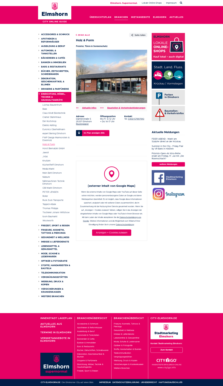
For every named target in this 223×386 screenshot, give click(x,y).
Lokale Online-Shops (152, 3)
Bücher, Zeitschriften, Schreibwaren (55, 72)
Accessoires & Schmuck (55, 34)
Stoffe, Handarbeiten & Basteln (55, 267)
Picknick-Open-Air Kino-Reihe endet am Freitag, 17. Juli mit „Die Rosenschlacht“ (168, 156)
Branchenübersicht (92, 318)
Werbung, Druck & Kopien (52, 283)
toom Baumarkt (49, 217)
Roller (45, 196)
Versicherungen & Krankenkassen (52, 290)
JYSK (45, 157)
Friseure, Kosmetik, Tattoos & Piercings (53, 231)
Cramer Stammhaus (51, 117)
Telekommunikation (53, 273)
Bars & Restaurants (53, 67)
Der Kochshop (49, 121)
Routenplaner (82, 124)
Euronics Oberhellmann (53, 129)
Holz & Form (48, 144)
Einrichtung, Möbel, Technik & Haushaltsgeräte (53, 97)
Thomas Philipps (50, 208)
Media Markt (48, 169)
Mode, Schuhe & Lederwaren (50, 255)
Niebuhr (46, 177)
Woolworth (48, 221)
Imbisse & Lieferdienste (55, 242)
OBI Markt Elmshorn (52, 188)
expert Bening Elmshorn (54, 133)
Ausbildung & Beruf (53, 46)
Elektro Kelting (49, 125)
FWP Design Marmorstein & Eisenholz (56, 139)
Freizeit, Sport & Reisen (55, 226)
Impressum (171, 3)
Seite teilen (140, 35)
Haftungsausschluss (170, 382)
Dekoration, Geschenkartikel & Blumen (52, 82)
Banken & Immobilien (53, 62)
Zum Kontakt (166, 350)
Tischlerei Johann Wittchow (55, 212)
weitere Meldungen (168, 164)
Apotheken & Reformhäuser (50, 40)
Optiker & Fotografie (54, 261)
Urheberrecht (149, 382)
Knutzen (46, 161)
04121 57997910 (136, 119)
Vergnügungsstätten (54, 277)
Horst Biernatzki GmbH (53, 148)
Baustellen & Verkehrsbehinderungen (120, 108)
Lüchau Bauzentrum (52, 105)
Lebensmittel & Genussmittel (50, 247)
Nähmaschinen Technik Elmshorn (53, 182)
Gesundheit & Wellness (55, 237)
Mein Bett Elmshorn (52, 173)
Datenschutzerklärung (125, 225)
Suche (181, 3)
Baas (44, 109)
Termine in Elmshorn (55, 332)
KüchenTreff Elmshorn (53, 165)
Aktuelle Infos (83, 108)
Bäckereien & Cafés (53, 58)
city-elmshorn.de (50, 382)
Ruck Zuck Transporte (52, 200)
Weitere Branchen (52, 296)
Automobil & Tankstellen (49, 52)
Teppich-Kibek (49, 204)
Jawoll (45, 153)
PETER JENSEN (50, 192)
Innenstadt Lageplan (56, 318)
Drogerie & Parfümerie (55, 89)
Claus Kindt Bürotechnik (53, 113)
